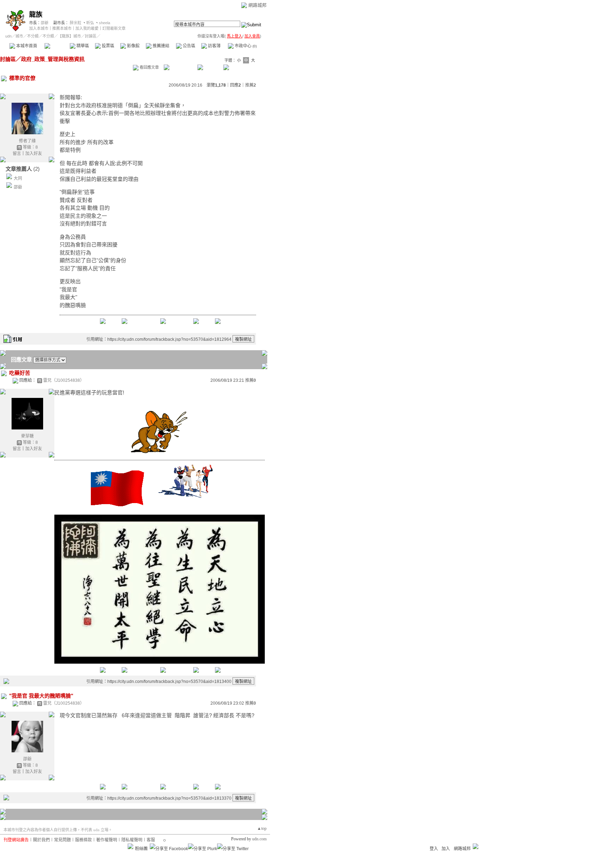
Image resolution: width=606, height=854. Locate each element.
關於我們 (41, 840)
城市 (19, 36)
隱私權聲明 (131, 840)
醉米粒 (75, 23)
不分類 (33, 36)
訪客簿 (214, 45)
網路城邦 (257, 5)
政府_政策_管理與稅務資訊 (53, 59)
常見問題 (62, 840)
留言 (17, 153)
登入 (434, 848)
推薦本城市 (62, 28)
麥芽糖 (27, 436)
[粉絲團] (130, 846)
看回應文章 (149, 67)
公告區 (188, 45)
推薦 (250, 85)
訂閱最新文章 (114, 28)
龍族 (35, 14)
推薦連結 (160, 45)
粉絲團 (141, 848)
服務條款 (83, 840)
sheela (104, 23)
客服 (151, 840)
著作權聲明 (106, 840)
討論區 (57, 45)
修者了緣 (27, 140)
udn (8, 36)
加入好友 (33, 153)
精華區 (82, 45)
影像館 (133, 45)
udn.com (259, 838)
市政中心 (245, 45)
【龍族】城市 (69, 36)
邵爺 (44, 23)
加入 (446, 848)
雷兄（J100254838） (63, 380)
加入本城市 (38, 28)
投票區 (107, 45)
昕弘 (90, 23)
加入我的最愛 (87, 28)
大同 (18, 178)
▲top (262, 828)
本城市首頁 (26, 45)
